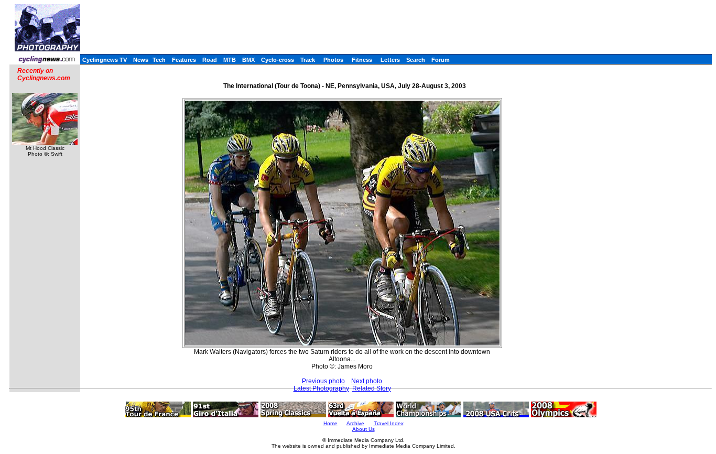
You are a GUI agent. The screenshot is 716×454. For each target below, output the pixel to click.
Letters (390, 60)
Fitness (362, 60)
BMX (248, 60)
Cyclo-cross (277, 60)
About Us (363, 429)
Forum (440, 60)
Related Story (371, 388)
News (140, 60)
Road (209, 60)
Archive (355, 423)
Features (184, 60)
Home (330, 423)
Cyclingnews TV (104, 60)
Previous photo (323, 381)
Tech (159, 60)
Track (307, 60)
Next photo (366, 381)
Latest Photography (321, 388)
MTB (229, 60)
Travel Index (389, 423)
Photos (333, 60)
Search (415, 60)
